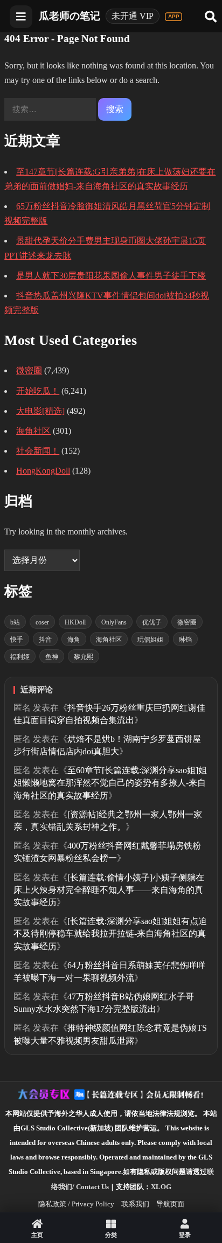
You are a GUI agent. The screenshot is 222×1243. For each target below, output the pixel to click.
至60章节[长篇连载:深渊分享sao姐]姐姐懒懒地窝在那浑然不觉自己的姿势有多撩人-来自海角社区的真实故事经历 (110, 783)
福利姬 (20, 657)
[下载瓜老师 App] (173, 16)
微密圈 (29, 370)
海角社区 (33, 430)
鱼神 (51, 657)
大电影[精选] (40, 410)
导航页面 (170, 1204)
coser (42, 622)
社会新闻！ (37, 450)
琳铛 (185, 639)
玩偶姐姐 (150, 639)
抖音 (45, 639)
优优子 (152, 622)
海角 (73, 639)
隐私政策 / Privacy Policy (76, 1204)
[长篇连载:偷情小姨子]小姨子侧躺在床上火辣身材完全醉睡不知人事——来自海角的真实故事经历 (108, 890)
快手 (16, 639)
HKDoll (75, 622)
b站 (15, 622)
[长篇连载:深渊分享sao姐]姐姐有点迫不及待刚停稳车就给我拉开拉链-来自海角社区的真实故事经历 (110, 933)
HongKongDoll (43, 470)
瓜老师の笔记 (69, 16)
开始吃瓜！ (37, 390)
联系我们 (135, 1204)
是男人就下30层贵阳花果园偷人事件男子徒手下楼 (111, 275)
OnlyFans (114, 622)
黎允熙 (83, 657)
